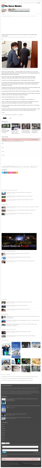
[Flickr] (11, 172)
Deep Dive (3, 432)
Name (3, 143)
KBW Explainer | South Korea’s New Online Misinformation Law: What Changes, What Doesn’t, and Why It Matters (23, 317)
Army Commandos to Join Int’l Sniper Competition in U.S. (35, 131)
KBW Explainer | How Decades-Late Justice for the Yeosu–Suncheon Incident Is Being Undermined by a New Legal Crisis (21, 325)
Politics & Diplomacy (23, 37)
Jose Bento (3, 380)
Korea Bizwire (12, 37)
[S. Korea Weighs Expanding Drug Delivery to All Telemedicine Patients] (6, 368)
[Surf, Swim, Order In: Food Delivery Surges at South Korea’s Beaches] (4, 258)
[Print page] (21, 39)
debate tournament (8, 114)
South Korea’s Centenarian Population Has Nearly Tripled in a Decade (18, 331)
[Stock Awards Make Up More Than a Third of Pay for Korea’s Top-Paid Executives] (4, 336)
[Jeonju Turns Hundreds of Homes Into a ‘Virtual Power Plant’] (4, 306)
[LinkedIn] (6, 172)
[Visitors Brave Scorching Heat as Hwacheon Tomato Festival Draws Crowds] (4, 200)
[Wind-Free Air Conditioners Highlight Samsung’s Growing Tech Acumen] (6, 125)
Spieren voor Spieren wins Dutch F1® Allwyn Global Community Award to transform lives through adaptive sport (22, 399)
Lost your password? (36, 452)
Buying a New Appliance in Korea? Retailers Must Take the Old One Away (19, 301)
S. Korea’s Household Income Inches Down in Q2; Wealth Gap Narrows (26, 131)
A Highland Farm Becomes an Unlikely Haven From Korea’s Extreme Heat (19, 196)
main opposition (14, 114)
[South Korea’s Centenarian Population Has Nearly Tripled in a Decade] (4, 332)
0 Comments (13, 193)
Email (3, 147)
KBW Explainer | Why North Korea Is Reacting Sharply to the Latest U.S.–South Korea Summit (22, 320)
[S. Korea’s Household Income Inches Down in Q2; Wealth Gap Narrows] (26, 126)
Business (3, 424)
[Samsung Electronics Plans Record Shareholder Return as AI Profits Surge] (16, 361)
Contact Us (3, 438)
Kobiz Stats (3, 434)
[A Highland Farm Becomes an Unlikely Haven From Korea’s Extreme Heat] (4, 197)
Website (3, 151)
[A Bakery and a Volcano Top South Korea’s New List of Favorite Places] (4, 193)
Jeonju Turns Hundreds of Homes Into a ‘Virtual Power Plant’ (17, 305)
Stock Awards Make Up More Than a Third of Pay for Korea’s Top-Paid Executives (20, 335)
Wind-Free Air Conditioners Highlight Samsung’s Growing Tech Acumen (5, 130)
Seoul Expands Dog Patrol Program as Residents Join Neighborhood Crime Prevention (19, 380)
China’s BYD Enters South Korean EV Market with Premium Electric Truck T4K (26, 376)
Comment (3, 155)
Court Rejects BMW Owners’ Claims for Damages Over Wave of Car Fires (19, 213)
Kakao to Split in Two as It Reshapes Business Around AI (16, 413)
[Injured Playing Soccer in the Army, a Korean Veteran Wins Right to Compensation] (4, 211)
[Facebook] (4, 172)
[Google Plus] (9, 172)
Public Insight (28, 37)
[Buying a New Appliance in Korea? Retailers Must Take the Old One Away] (4, 302)
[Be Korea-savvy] (21, 6)
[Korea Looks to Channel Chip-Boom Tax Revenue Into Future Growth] (35, 345)
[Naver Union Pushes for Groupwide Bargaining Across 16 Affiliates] (25, 369)
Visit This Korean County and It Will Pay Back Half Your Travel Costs (18, 309)
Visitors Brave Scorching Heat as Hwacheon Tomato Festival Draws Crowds (19, 199)
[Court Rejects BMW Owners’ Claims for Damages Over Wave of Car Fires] (4, 214)
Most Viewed (17, 37)
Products (3, 436)
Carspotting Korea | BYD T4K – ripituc (7, 376)
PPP (18, 114)
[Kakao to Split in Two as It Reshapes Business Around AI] (25, 345)
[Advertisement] (21, 25)
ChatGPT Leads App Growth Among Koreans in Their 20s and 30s (17, 253)
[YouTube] (13, 172)
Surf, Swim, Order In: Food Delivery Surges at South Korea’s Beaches (18, 257)
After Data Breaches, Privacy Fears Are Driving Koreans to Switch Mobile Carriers (20, 260)
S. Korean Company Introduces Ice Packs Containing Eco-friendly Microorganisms (20, 378)
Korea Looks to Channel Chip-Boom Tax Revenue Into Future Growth (18, 417)
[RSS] (17, 172)
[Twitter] (2, 172)
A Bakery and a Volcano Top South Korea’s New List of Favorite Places (18, 192)
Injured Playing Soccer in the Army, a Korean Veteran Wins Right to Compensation (20, 210)
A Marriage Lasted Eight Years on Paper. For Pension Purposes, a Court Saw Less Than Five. (22, 206)
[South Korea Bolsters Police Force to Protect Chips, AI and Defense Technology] (35, 369)
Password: (3, 448)
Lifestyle (3, 426)
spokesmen (21, 114)
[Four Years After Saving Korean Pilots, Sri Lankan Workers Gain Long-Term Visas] (6, 361)
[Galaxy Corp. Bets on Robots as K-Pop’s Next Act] (25, 361)
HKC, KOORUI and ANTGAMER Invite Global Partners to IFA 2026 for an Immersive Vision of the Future (23, 406)
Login (3, 443)
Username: (4, 445)
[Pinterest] (15, 172)
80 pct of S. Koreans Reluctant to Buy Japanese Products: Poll (16, 132)
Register (7, 443)
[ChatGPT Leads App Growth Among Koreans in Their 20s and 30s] (4, 254)
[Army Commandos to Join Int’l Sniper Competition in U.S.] (36, 126)
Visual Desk (3, 430)
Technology (3, 428)
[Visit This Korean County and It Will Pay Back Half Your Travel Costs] (4, 310)
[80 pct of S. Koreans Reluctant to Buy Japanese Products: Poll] (16, 126)
